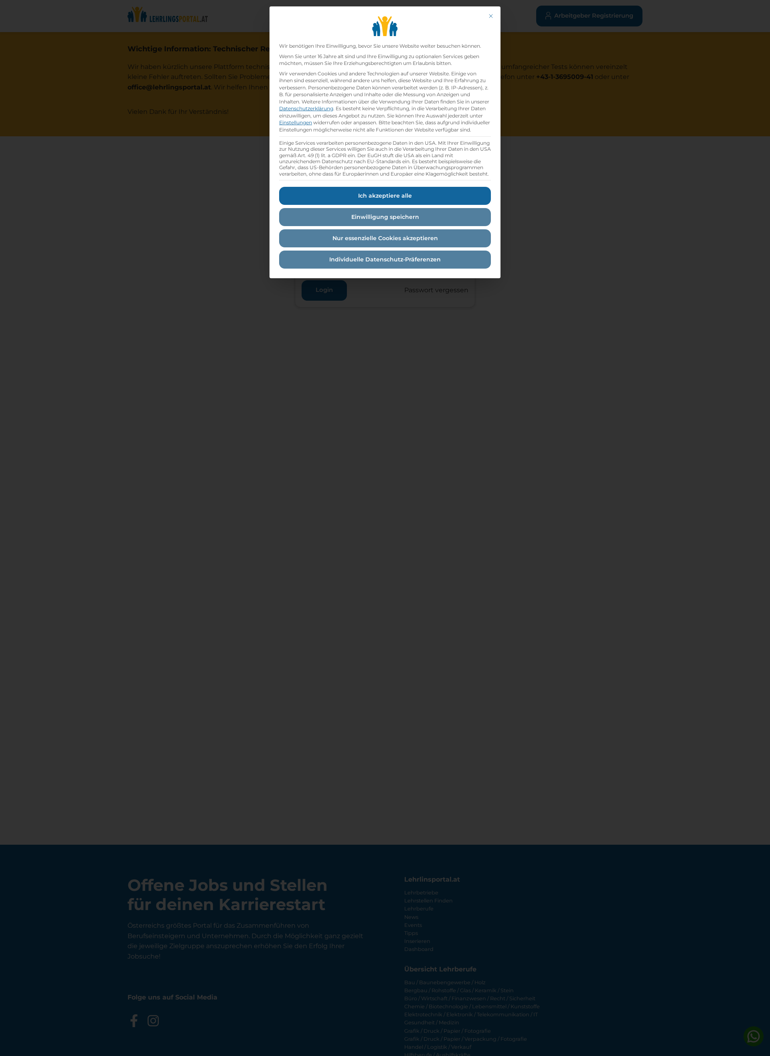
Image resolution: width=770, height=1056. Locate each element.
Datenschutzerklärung (306, 108)
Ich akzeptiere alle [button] (385, 195)
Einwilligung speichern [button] (385, 217)
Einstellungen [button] (295, 122)
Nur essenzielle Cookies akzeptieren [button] (385, 238)
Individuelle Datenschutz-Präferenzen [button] (385, 259)
